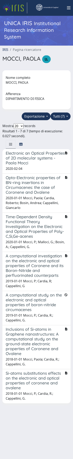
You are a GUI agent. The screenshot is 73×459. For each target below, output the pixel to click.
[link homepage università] (47, 7)
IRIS (5, 49)
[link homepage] (14, 7)
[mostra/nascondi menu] (69, 8)
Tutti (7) (59, 116)
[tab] (11, 144)
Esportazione (34, 116)
